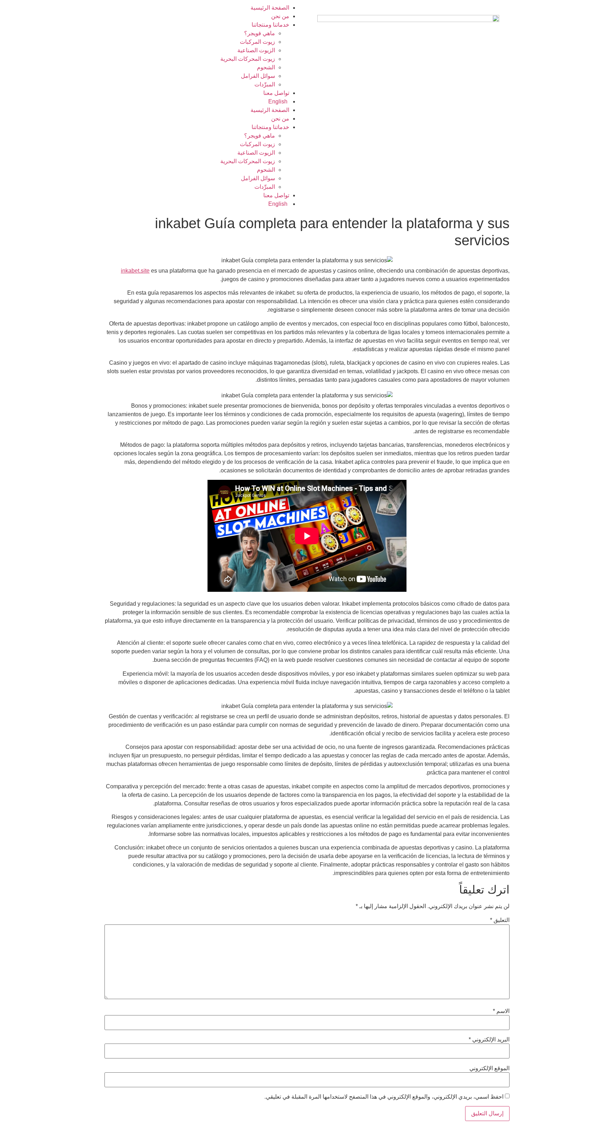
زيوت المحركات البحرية (247, 59)
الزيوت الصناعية (256, 50)
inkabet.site (135, 271)
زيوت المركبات (257, 42)
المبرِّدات (264, 84)
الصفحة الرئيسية (270, 8)
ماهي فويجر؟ (259, 33)
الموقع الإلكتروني (489, 1068)
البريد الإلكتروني (489, 1039)
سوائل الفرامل (258, 76)
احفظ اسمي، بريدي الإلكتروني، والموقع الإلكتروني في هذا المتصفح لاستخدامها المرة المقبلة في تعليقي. (383, 1097)
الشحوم (266, 67)
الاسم (501, 1011)
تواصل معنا (276, 93)
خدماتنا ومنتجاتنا (270, 25)
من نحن (280, 16)
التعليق (500, 920)
